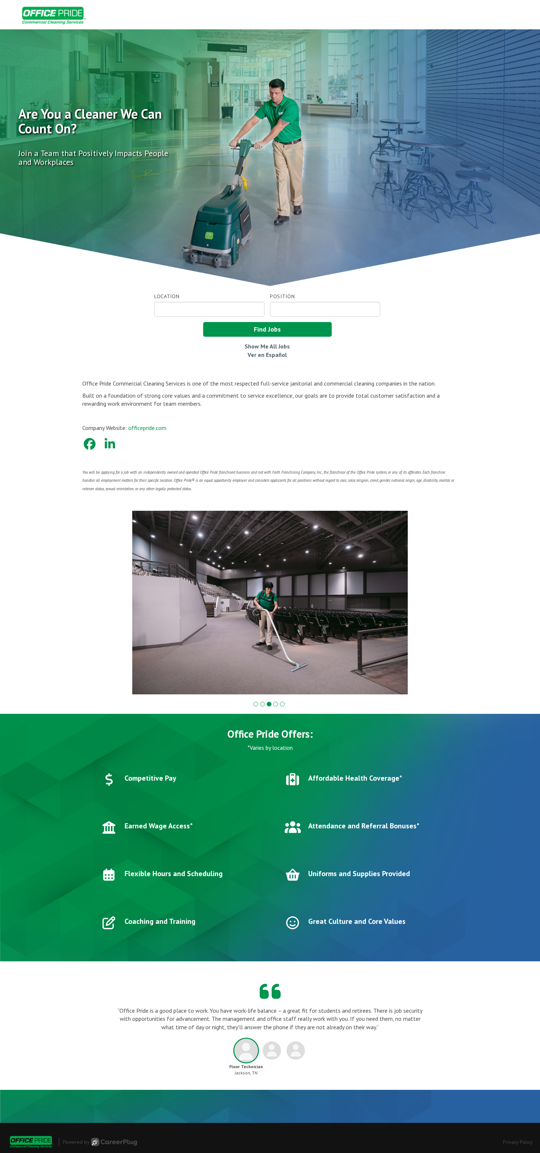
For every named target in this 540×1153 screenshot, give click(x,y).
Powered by (76, 1142)
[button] (255, 704)
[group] (270, 602)
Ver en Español (267, 354)
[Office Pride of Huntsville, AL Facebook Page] (89, 444)
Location (167, 296)
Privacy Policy (518, 1142)
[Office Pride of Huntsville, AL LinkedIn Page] (109, 444)
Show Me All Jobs (267, 346)
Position (282, 296)
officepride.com (147, 427)
